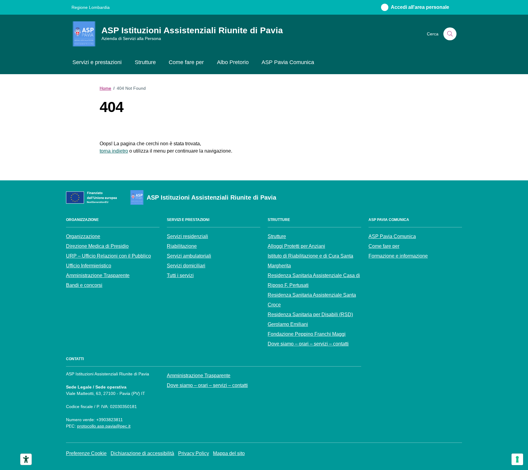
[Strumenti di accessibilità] (26, 459)
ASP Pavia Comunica (288, 62)
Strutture (145, 62)
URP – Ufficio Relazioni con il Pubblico (108, 255)
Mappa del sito (229, 453)
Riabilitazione (182, 246)
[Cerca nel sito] (450, 34)
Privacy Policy (193, 453)
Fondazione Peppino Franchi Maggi (307, 334)
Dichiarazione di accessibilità (142, 453)
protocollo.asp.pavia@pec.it (103, 426)
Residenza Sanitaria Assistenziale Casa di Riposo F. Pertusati (314, 280)
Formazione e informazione (398, 255)
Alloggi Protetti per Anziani (296, 246)
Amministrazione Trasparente (98, 275)
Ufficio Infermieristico (88, 265)
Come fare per (186, 62)
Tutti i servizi (180, 275)
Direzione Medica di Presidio (97, 246)
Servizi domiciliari (186, 265)
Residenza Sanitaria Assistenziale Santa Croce (312, 299)
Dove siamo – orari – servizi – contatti (308, 343)
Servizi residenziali (187, 236)
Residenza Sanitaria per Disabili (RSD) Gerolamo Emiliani (310, 319)
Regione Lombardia (91, 7)
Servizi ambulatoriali (189, 255)
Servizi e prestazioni (97, 62)
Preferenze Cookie (86, 453)
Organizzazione (83, 236)
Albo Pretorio (233, 62)
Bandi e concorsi (84, 285)
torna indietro (114, 151)
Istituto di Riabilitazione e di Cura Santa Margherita (310, 260)
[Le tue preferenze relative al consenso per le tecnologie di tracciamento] (517, 459)
